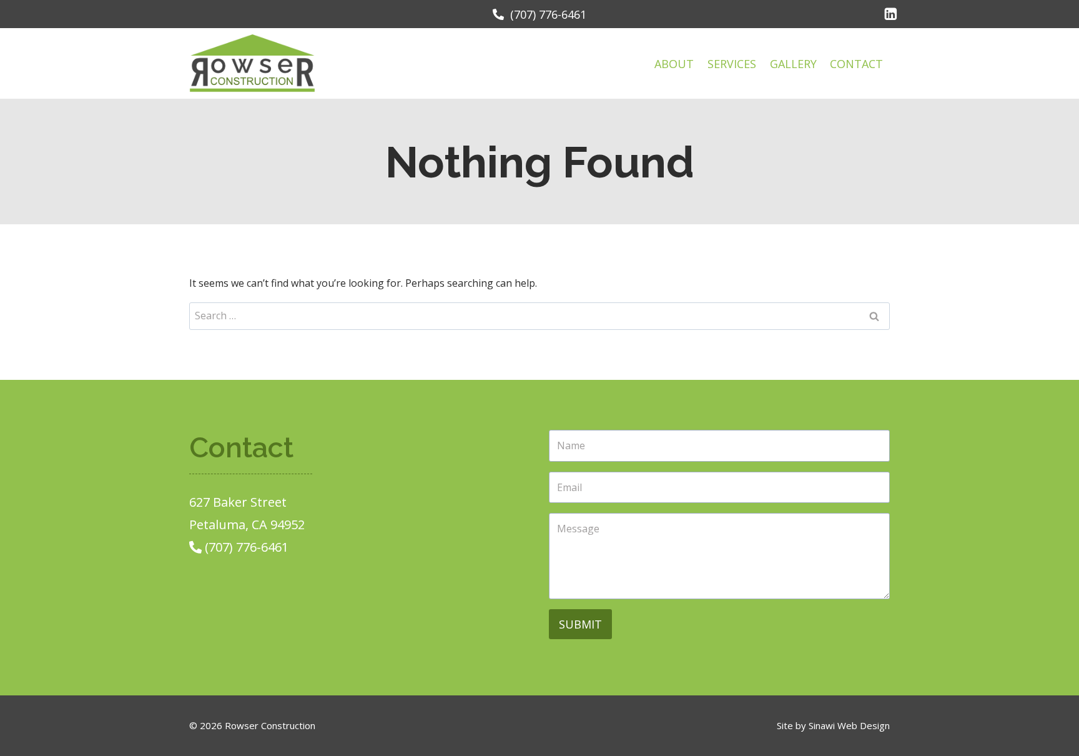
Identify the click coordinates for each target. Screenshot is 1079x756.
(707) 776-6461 (545, 14)
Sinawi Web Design (849, 725)
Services (731, 63)
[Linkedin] (891, 14)
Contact (856, 63)
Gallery (793, 63)
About (674, 63)
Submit (580, 624)
